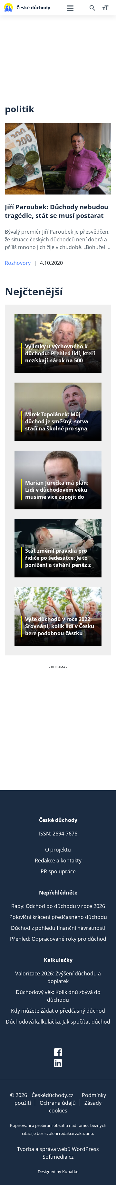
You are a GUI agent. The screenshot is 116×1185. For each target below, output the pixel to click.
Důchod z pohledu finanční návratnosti (58, 927)
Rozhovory (18, 262)
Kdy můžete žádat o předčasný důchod (58, 1010)
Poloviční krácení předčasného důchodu (58, 917)
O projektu (58, 849)
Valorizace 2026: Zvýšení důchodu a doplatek (58, 977)
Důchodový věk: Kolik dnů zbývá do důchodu (58, 996)
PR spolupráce (58, 871)
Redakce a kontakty (58, 860)
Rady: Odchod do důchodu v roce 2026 (58, 906)
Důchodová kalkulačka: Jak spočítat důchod (58, 1021)
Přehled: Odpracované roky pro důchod (58, 938)
